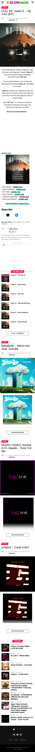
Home (11, 740)
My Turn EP (26, 222)
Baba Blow (12, 20)
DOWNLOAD (17, 187)
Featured (17, 222)
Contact (23, 740)
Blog (16, 740)
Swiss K (4, 224)
